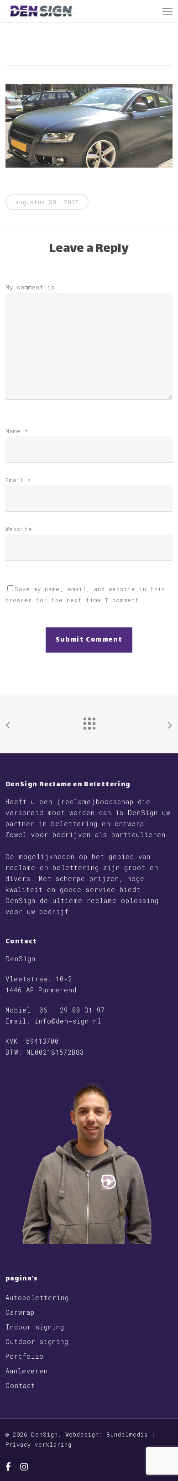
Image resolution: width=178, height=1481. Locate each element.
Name (16, 431)
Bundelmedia (127, 1434)
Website (18, 529)
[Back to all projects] (89, 721)
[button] (167, 11)
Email (18, 480)
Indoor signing (34, 1327)
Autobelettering (37, 1297)
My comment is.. (33, 287)
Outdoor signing (36, 1341)
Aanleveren (26, 1371)
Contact (20, 1385)
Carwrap (20, 1312)
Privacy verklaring (38, 1444)
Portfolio (24, 1356)
